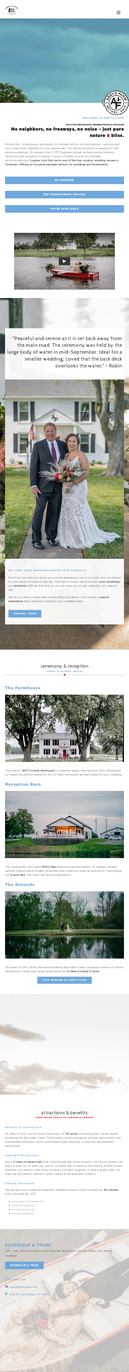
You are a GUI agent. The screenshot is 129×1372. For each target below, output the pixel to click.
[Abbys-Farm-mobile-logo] (11, 4)
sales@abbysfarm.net (24, 1286)
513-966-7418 (17, 1279)
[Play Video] (64, 261)
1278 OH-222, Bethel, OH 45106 (29, 1294)
